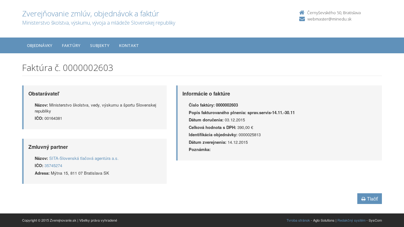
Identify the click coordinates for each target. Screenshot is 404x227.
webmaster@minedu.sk (329, 19)
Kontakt (129, 45)
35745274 (53, 165)
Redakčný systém (351, 220)
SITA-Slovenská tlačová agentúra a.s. (84, 158)
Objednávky (39, 45)
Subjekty (100, 45)
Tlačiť (372, 198)
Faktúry (71, 45)
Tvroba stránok (298, 220)
